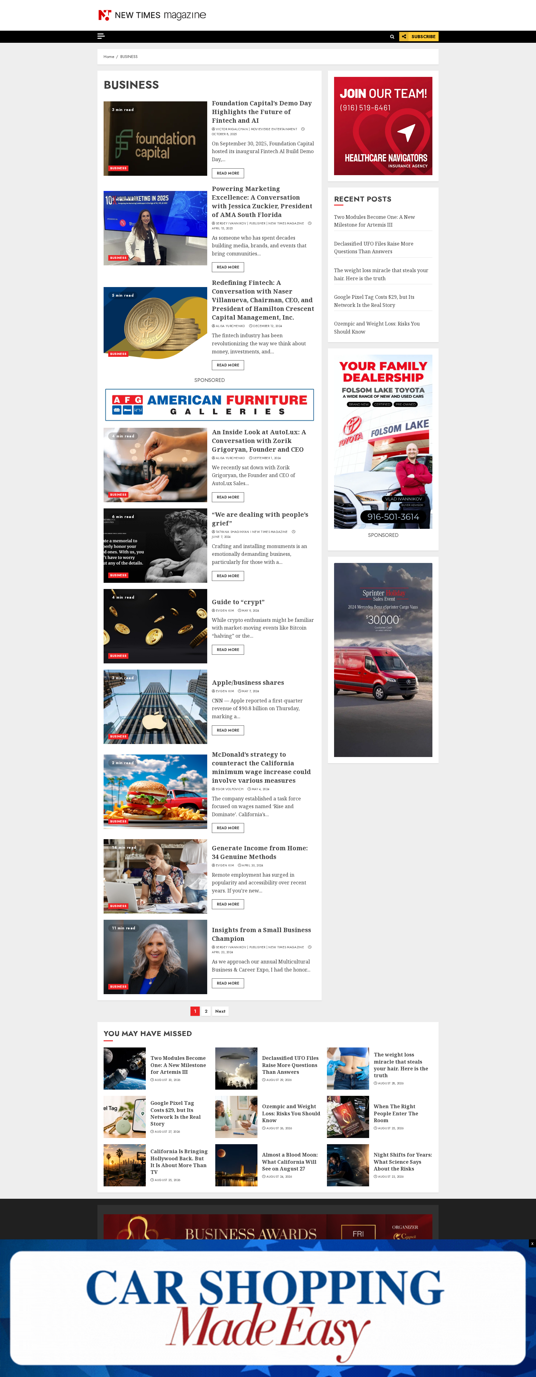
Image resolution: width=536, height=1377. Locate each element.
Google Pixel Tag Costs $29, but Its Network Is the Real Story (175, 1113)
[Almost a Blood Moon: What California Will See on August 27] (236, 1165)
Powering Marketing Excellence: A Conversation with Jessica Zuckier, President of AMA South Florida (262, 201)
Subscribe (424, 36)
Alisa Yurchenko (230, 326)
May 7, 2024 (250, 691)
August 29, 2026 (279, 1080)
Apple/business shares (248, 682)
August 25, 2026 (391, 1128)
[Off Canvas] (101, 36)
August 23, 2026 (391, 1177)
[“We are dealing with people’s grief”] (155, 545)
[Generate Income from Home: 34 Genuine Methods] (155, 876)
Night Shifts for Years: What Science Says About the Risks (403, 1161)
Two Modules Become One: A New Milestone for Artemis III (178, 1065)
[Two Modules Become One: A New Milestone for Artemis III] (125, 1068)
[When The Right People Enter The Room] (348, 1117)
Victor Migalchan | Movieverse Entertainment (256, 129)
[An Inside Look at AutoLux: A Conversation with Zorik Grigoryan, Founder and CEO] (155, 465)
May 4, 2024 (260, 789)
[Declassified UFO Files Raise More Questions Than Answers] (236, 1068)
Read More (228, 173)
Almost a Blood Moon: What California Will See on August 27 (290, 1161)
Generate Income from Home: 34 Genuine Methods (260, 852)
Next (220, 1011)
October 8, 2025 (224, 134)
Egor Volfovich (229, 789)
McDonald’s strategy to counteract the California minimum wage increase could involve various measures (261, 767)
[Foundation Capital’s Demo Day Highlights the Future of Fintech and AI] (155, 138)
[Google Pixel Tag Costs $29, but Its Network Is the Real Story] (125, 1117)
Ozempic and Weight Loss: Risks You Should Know (291, 1113)
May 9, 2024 (250, 611)
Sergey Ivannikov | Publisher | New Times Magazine (260, 223)
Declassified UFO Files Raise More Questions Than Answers (373, 247)
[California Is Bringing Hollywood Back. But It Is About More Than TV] (125, 1165)
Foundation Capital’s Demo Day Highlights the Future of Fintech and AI (262, 112)
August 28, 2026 (391, 1083)
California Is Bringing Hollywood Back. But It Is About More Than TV (179, 1162)
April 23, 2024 (222, 952)
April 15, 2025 (222, 228)
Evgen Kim (225, 611)
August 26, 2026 (279, 1128)
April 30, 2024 (252, 865)
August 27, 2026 (167, 1132)
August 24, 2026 (279, 1177)
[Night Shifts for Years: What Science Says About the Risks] (348, 1165)
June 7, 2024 (221, 537)
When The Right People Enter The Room (396, 1113)
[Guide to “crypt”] (155, 626)
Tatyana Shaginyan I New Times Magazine (252, 532)
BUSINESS (118, 168)
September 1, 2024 (267, 458)
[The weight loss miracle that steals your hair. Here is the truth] (348, 1068)
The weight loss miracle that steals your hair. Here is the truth (401, 1065)
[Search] (392, 37)
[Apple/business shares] (155, 707)
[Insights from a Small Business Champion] (155, 957)
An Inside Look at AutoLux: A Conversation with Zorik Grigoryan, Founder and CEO (259, 441)
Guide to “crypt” (238, 602)
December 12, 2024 (267, 326)
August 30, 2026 (168, 1080)
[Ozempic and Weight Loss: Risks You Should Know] (236, 1117)
